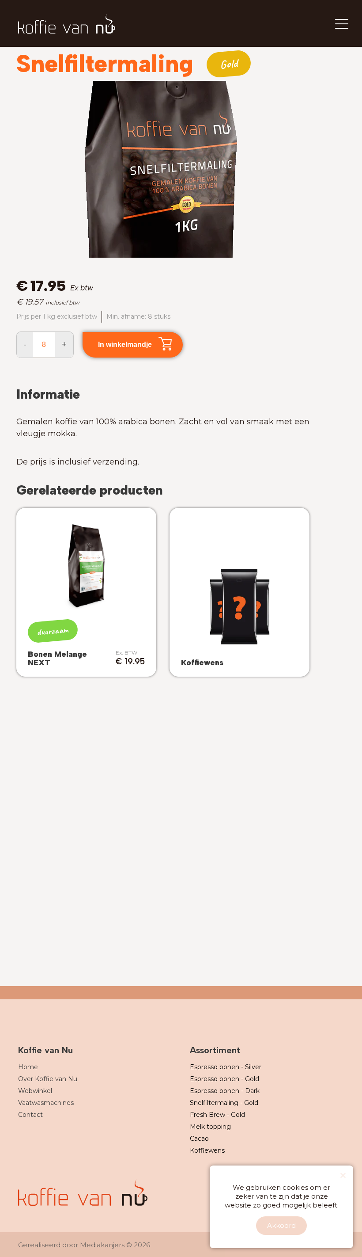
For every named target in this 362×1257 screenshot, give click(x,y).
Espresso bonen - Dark (225, 1091)
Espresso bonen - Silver (225, 1067)
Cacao (199, 1139)
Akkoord (281, 1225)
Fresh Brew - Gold (217, 1115)
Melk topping (210, 1127)
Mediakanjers (102, 1245)
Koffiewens (207, 1150)
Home (28, 1067)
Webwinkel (35, 1091)
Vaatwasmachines (46, 1103)
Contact (30, 1115)
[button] (295, 169)
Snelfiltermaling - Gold (224, 1103)
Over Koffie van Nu (47, 1079)
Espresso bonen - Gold (224, 1079)
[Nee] (342, 1175)
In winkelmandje (125, 344)
